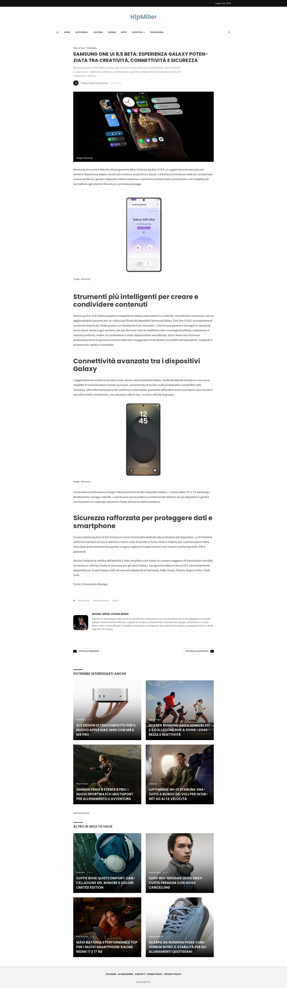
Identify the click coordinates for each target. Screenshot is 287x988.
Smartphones (102, 600)
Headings (80, 719)
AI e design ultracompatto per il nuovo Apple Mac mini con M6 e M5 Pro (106, 730)
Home (67, 32)
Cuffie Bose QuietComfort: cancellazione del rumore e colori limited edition (105, 883)
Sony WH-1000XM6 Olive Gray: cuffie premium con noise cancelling (176, 883)
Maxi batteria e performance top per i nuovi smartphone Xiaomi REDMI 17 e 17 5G (106, 947)
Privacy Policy (172, 974)
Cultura (98, 32)
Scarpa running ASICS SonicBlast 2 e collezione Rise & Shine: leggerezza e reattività (180, 730)
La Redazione (125, 974)
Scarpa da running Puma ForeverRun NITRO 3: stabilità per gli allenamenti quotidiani (177, 947)
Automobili (81, 32)
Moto (124, 32)
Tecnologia (156, 32)
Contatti (140, 974)
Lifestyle (137, 32)
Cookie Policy (155, 974)
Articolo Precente (89, 651)
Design (112, 32)
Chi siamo (111, 974)
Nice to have (79, 48)
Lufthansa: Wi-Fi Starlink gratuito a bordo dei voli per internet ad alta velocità (178, 794)
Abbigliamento (156, 936)
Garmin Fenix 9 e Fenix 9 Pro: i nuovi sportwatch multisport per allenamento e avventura (104, 794)
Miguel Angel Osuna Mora (95, 83)
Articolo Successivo (197, 651)
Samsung (85, 600)
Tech (116, 600)
